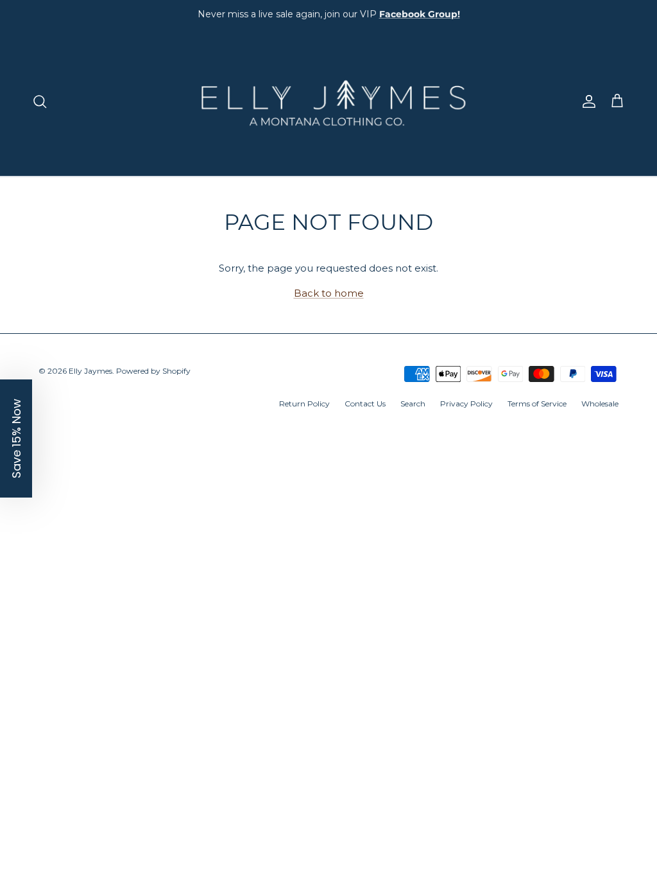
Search (412, 403)
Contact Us (365, 403)
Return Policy (304, 403)
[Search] (39, 101)
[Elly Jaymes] (328, 101)
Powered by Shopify (153, 371)
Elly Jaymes (90, 371)
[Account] (586, 101)
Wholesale (600, 403)
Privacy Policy (466, 403)
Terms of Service (537, 403)
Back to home (329, 293)
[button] (16, 438)
